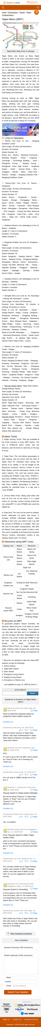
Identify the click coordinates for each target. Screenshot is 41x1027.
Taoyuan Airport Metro (13, 386)
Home (4, 12)
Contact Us (17, 1019)
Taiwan (22, 12)
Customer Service (31, 1019)
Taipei (28, 12)
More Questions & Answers (21, 934)
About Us (6, 1019)
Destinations (13, 12)
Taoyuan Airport (8, 417)
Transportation (7, 15)
